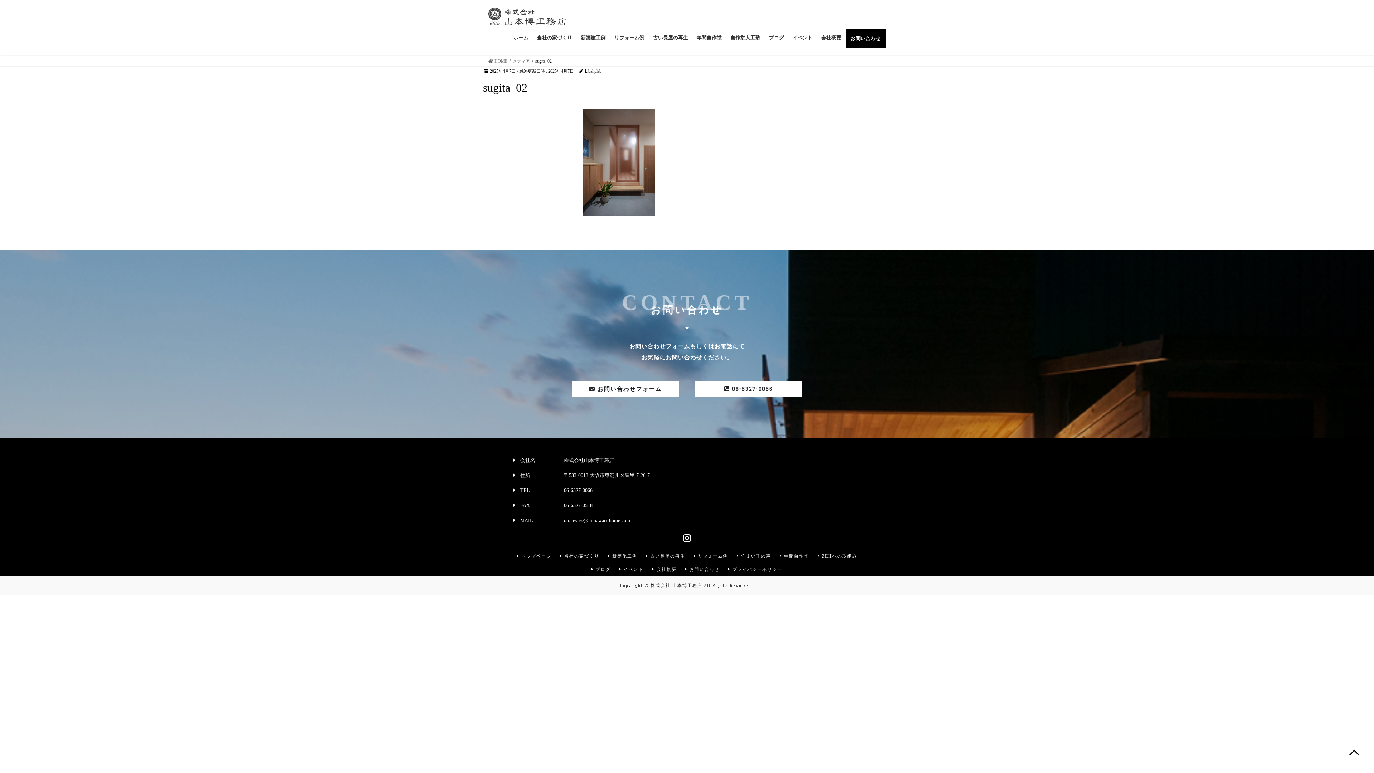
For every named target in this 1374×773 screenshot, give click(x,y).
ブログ (602, 569)
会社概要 (666, 569)
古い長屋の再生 (666, 556)
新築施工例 (623, 556)
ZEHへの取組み (838, 556)
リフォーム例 (712, 556)
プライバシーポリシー (757, 569)
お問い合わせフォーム (628, 389)
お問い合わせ (704, 569)
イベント (633, 569)
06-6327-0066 (751, 389)
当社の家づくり (580, 556)
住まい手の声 (755, 556)
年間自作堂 (795, 556)
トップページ (535, 556)
